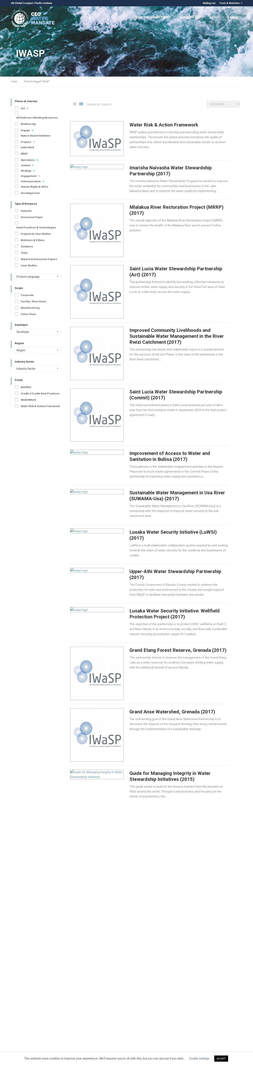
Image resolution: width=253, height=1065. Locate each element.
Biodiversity (28, 123)
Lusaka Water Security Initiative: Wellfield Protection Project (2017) (174, 614)
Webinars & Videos (32, 240)
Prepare (26, 141)
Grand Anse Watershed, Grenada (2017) (172, 712)
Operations (28, 160)
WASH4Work (28, 399)
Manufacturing (30, 307)
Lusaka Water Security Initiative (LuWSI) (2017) (173, 535)
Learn (233, 17)
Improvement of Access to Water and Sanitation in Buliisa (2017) (169, 456)
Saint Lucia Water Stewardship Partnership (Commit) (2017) (175, 395)
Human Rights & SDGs (34, 186)
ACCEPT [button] (221, 1058)
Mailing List (209, 3)
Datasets (26, 210)
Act (23, 108)
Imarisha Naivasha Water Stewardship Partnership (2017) (170, 171)
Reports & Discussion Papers (39, 259)
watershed (27, 147)
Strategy (26, 170)
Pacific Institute (43, 3)
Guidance (27, 246)
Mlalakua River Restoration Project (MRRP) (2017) (176, 210)
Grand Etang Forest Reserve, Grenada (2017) (178, 650)
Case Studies (29, 265)
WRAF (24, 153)
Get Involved (190, 17)
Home (14, 81)
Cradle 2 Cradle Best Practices (40, 393)
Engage (25, 130)
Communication (31, 181)
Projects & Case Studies (36, 233)
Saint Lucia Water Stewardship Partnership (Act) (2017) (175, 271)
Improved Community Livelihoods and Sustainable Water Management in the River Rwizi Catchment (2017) (176, 336)
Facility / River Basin (33, 301)
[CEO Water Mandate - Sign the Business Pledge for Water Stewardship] (33, 19)
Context (25, 165)
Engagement (28, 176)
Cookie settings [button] (199, 1058)
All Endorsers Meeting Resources (37, 117)
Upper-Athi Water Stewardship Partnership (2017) (175, 574)
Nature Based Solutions (35, 135)
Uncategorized (30, 193)
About (214, 17)
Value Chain (28, 314)
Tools (24, 252)
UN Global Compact (22, 3)
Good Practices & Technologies (36, 227)
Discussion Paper (32, 217)
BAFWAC (26, 387)
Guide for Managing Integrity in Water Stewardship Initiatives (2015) (170, 776)
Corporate (27, 295)
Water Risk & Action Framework (163, 125)
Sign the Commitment (153, 17)
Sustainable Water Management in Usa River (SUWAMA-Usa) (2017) (177, 495)
